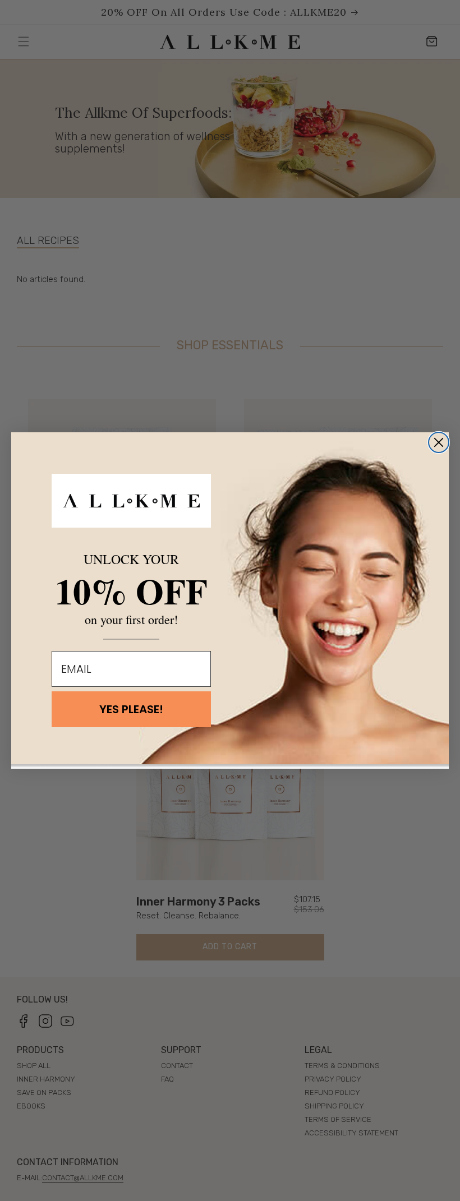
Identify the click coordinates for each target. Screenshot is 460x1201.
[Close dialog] (439, 442)
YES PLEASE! (131, 709)
